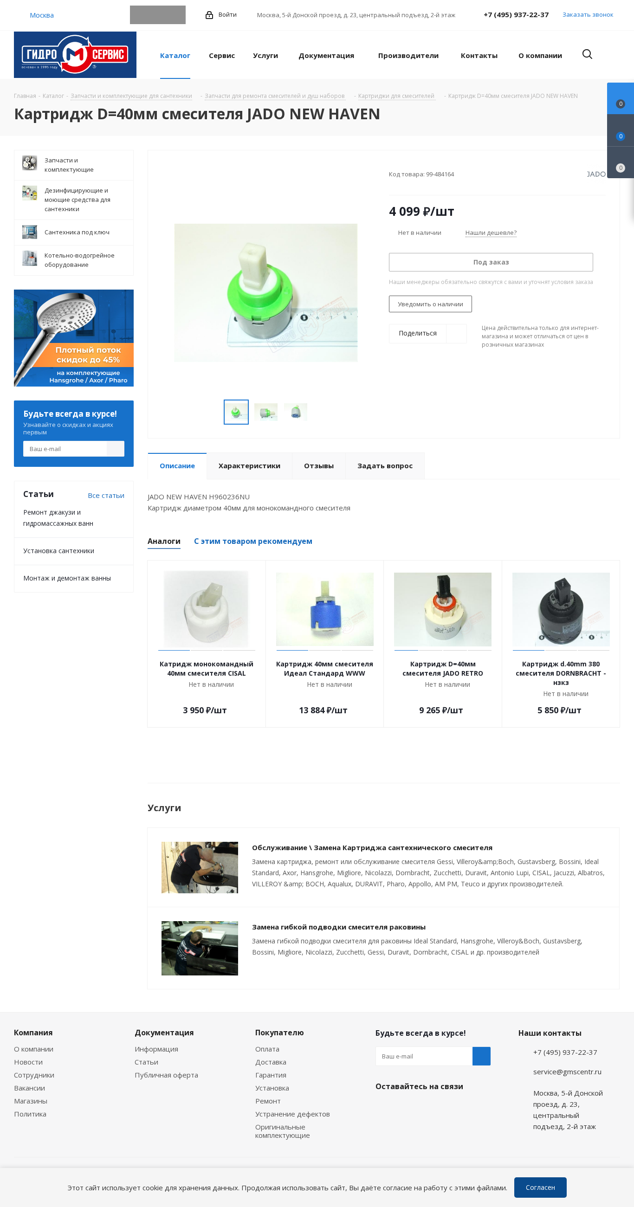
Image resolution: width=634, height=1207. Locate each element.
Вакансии (29, 1087)
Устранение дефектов (292, 1113)
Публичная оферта (166, 1074)
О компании (33, 1048)
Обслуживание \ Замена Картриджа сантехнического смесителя (372, 847)
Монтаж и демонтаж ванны (67, 578)
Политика (30, 1113)
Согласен (540, 1187)
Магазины (30, 1100)
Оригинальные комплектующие (282, 1131)
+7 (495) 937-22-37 (516, 14)
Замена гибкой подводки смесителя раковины (339, 926)
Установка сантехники (58, 550)
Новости (28, 1061)
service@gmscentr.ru (567, 1071)
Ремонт (268, 1100)
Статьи (146, 1061)
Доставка (270, 1061)
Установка (272, 1087)
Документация (164, 1032)
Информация (156, 1048)
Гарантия (270, 1074)
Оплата (267, 1048)
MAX (176, 15)
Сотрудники (34, 1074)
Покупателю (279, 1032)
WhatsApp (158, 15)
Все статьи (106, 495)
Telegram (139, 15)
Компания (33, 1032)
